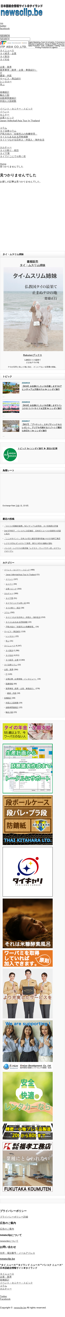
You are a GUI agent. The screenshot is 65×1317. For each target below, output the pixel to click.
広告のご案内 (7, 1229)
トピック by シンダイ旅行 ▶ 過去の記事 (38, 448)
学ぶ (2, 84)
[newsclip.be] (21, 16)
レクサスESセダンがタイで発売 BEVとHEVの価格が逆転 (28, 543)
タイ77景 (5, 153)
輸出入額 (4, 95)
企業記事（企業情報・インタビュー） (21, 679)
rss (1, 23)
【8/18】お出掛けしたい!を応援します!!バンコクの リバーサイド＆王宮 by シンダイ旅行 (42, 407)
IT (1, 73)
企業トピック (7, 117)
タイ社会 (4, 59)
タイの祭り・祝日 (9, 150)
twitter (3, 25)
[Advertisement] (32, 215)
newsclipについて (9, 1241)
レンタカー (6, 81)
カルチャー (6, 147)
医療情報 (9, 684)
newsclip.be (7, 1258)
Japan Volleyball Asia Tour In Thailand (20, 120)
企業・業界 (6, 67)
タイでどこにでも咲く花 (13, 156)
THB (17, 506)
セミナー (4, 114)
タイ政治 (4, 56)
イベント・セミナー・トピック (16, 108)
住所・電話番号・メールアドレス (17, 1253)
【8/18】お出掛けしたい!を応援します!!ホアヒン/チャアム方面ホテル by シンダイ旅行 (42, 387)
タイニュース (7, 50)
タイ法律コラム (8, 131)
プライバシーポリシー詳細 (14, 1216)
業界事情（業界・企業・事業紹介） (18, 70)
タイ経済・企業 (8, 53)
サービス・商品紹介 (10, 78)
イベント (4, 111)
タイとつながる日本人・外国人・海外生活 (22, 139)
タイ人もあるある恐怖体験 (14, 136)
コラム (3, 128)
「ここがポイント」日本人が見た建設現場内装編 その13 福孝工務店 (32, 539)
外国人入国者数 (8, 101)
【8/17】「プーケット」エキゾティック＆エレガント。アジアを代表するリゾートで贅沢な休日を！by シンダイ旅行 (42, 427)
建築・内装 (6, 75)
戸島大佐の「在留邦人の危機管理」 (18, 133)
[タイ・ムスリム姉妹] (33, 350)
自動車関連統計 (8, 98)
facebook (5, 28)
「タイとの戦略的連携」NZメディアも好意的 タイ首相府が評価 (31, 526)
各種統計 (4, 92)
